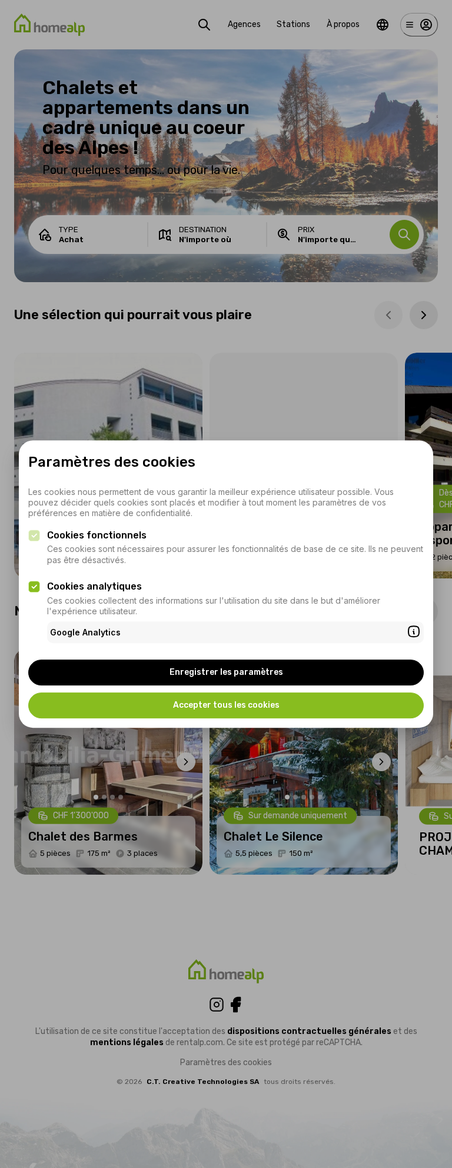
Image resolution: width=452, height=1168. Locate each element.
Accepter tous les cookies (226, 705)
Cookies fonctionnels (97, 535)
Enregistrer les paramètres (226, 672)
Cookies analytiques (94, 586)
